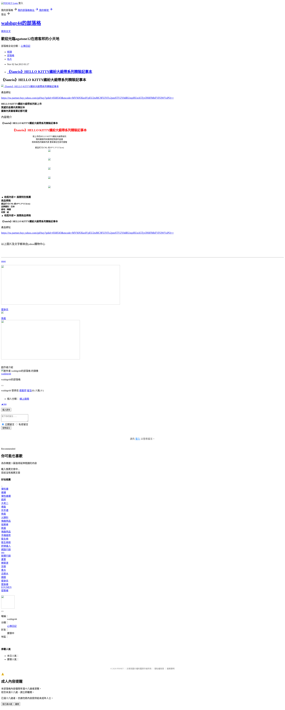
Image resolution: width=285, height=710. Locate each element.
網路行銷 (6, 549)
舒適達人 (6, 546)
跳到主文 (6, 31)
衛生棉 (4, 539)
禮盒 (3, 506)
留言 (29, 390)
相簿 (9, 52)
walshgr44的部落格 (21, 23)
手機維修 (6, 535)
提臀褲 (4, 590)
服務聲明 (171, 668)
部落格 (10, 55)
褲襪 (3, 492)
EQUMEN (6, 587)
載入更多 (6, 410)
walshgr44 (6, 373)
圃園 (3, 577)
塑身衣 (4, 309)
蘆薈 (3, 559)
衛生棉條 (6, 542)
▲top (4, 404)
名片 (9, 59)
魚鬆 (3, 318)
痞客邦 (22, 390)
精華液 (4, 563)
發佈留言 (6, 428)
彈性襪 (4, 489)
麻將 (3, 499)
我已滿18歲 (7, 704)
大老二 (4, 503)
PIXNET (120, 668)
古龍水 (4, 573)
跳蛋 (3, 528)
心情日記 (25, 46)
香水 (3, 570)
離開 (17, 704)
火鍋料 (4, 517)
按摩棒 (4, 524)
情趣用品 (6, 521)
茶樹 (3, 566)
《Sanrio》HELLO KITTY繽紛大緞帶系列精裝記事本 (49, 72)
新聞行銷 (6, 556)
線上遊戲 (24, 399)
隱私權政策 (159, 668)
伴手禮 (4, 510)
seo (2, 552)
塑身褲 (4, 584)
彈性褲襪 (6, 496)
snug (3, 261)
